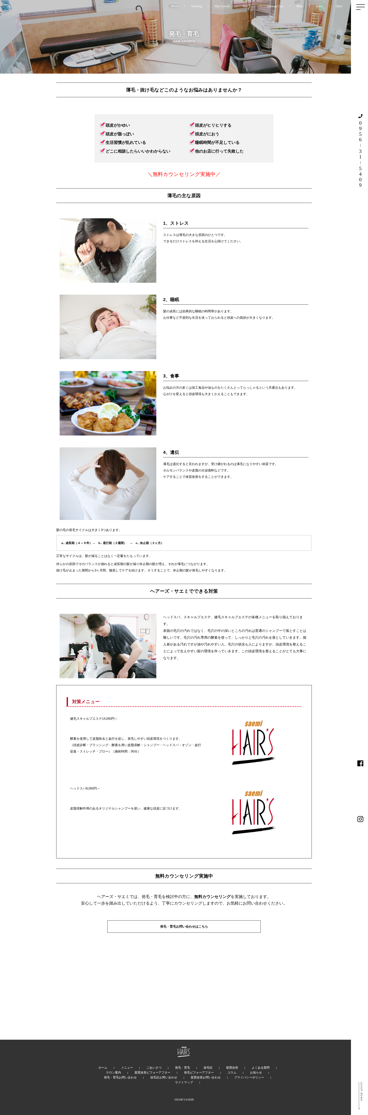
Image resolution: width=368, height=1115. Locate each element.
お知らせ (256, 1072)
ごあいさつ (154, 1067)
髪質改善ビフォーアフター (152, 1072)
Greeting (196, 6)
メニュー (127, 1067)
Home (174, 6)
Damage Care (275, 6)
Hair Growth (222, 6)
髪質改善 (232, 1067)
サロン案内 (113, 1072)
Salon (319, 6)
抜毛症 (208, 1067)
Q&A (339, 6)
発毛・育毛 (182, 1067)
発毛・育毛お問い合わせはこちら (184, 926)
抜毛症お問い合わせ (163, 1077)
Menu (299, 6)
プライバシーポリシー (249, 1077)
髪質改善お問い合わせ (206, 1077)
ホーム (102, 1067)
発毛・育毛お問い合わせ (120, 1077)
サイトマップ (184, 1082)
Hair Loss (248, 6)
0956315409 (360, 154)
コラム (231, 1072)
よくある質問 (261, 1067)
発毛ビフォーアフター (199, 1072)
